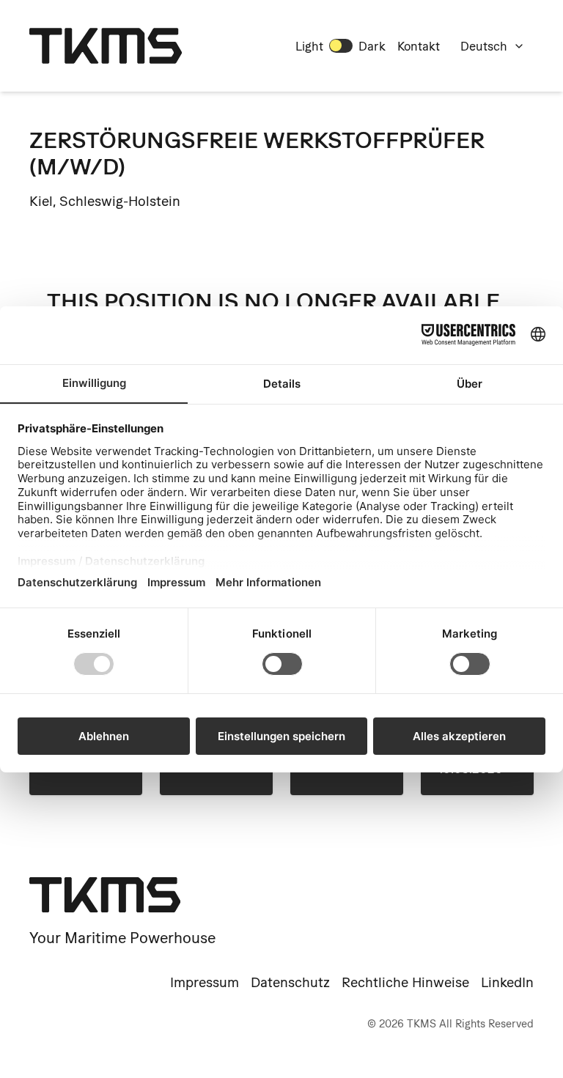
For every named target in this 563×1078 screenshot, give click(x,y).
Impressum (204, 982)
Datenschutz (290, 982)
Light (309, 46)
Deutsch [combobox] (483, 46)
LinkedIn (507, 982)
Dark (372, 46)
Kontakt (418, 46)
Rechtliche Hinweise (405, 982)
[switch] (341, 45)
